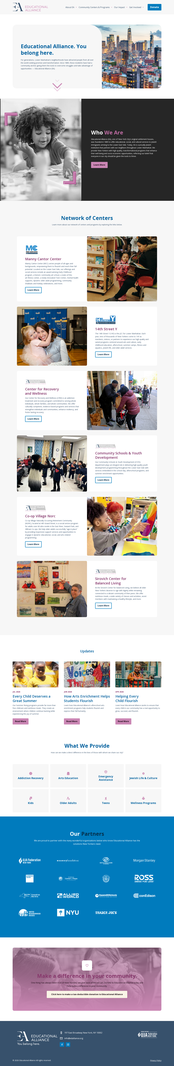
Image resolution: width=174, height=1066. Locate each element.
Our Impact (119, 7)
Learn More (99, 164)
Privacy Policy (155, 1060)
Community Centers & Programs (94, 7)
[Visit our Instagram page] (68, 1044)
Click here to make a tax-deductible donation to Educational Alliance (87, 994)
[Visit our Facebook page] (62, 1044)
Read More (20, 721)
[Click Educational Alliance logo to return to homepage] (30, 7)
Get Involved (135, 7)
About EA (69, 7)
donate (154, 7)
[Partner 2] (147, 1034)
